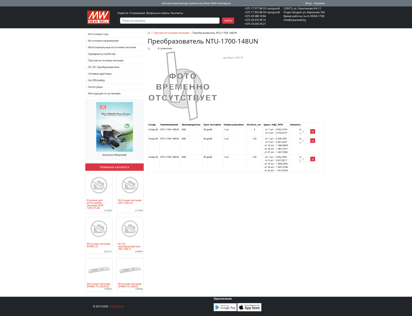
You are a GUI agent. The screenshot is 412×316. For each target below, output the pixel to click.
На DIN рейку (96, 80)
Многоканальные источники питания (112, 47)
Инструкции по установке (104, 93)
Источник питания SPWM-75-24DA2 (129, 285)
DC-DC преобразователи (103, 67)
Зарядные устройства (101, 54)
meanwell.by (116, 306)
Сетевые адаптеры (100, 73)
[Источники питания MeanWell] (98, 17)
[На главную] (149, 33)
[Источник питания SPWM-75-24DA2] (130, 269)
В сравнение (165, 48)
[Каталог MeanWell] (114, 126)
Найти (228, 20)
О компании (137, 13)
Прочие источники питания (105, 60)
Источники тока (98, 34)
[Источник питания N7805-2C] (99, 229)
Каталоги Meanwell (114, 155)
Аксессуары (95, 87)
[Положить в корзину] (312, 131)
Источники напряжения (103, 40)
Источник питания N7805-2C (98, 245)
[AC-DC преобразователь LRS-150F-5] (130, 229)
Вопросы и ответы (157, 13)
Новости (122, 13)
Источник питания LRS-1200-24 (129, 201)
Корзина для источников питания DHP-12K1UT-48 (95, 204)
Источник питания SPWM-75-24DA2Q (98, 285)
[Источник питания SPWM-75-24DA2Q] (99, 269)
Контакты (177, 13)
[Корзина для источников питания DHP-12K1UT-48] (99, 185)
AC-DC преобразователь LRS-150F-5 (129, 246)
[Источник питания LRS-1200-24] (130, 185)
